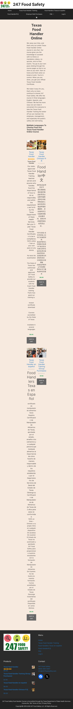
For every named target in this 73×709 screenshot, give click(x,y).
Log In (64, 14)
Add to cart (31, 340)
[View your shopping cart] (36, 18)
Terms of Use (36, 703)
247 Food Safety (29, 4)
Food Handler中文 (13, 14)
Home (10, 10)
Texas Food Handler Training (28, 10)
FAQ (51, 14)
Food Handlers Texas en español (55, 10)
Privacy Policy (46, 703)
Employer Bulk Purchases (34, 14)
